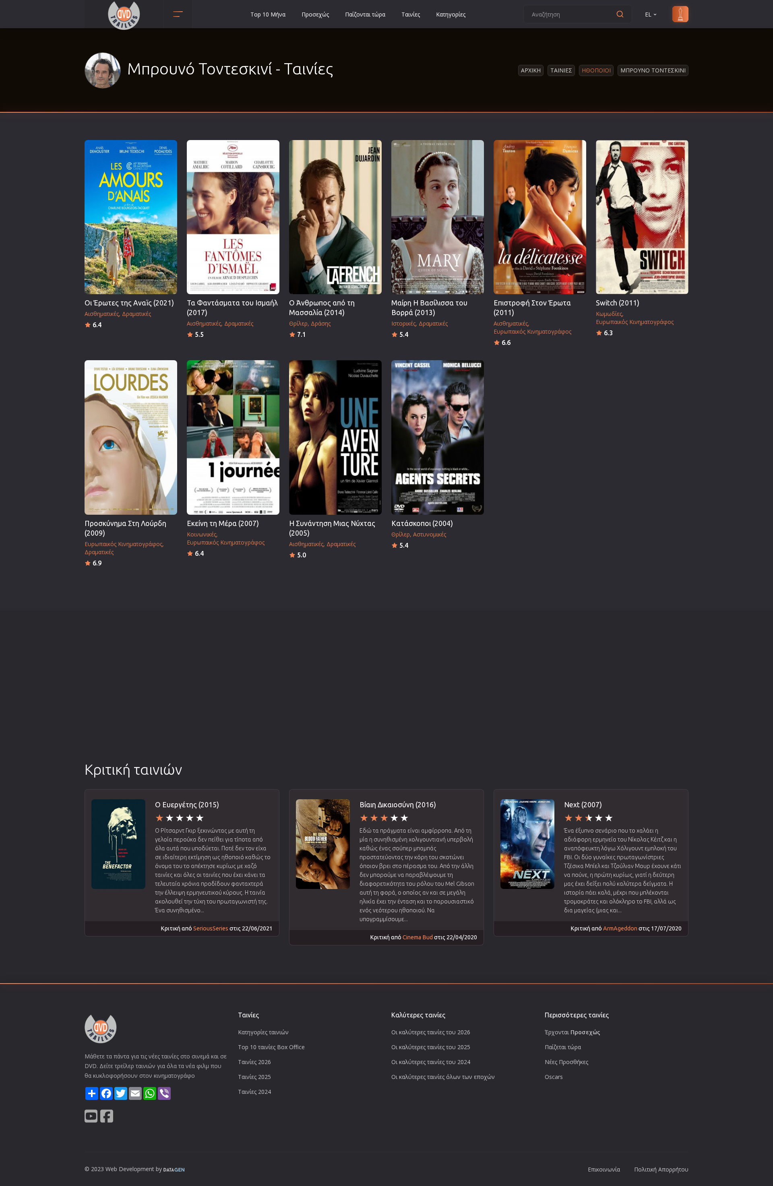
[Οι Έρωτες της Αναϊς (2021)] (131, 217)
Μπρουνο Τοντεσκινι (653, 70)
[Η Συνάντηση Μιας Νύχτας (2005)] (335, 437)
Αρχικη (531, 70)
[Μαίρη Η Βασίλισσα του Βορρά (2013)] (437, 217)
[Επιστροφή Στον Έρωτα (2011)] (540, 217)
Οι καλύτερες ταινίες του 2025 (430, 1047)
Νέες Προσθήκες (566, 1062)
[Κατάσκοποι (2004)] (437, 437)
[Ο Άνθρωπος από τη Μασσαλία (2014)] (335, 217)
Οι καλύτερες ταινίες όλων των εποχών (443, 1077)
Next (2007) (583, 805)
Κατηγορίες (450, 14)
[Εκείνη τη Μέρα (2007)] (233, 437)
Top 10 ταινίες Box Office (271, 1047)
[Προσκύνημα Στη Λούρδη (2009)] (131, 437)
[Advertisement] (386, 699)
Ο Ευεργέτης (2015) (187, 805)
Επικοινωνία (604, 1169)
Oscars (554, 1077)
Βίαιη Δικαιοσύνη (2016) (398, 805)
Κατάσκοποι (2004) (422, 523)
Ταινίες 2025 (254, 1077)
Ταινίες (410, 14)
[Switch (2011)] (642, 217)
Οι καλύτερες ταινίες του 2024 (430, 1062)
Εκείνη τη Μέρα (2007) (223, 523)
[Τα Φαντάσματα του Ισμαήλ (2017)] (233, 217)
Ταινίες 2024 (254, 1091)
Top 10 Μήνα (267, 14)
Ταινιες (561, 70)
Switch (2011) (617, 303)
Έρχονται (572, 1032)
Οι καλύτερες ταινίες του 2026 (430, 1032)
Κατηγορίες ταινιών (263, 1032)
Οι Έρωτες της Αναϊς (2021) (129, 303)
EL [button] (648, 14)
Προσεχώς (315, 14)
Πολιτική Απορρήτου (661, 1169)
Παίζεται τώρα (563, 1047)
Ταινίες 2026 (254, 1062)
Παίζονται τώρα (365, 14)
